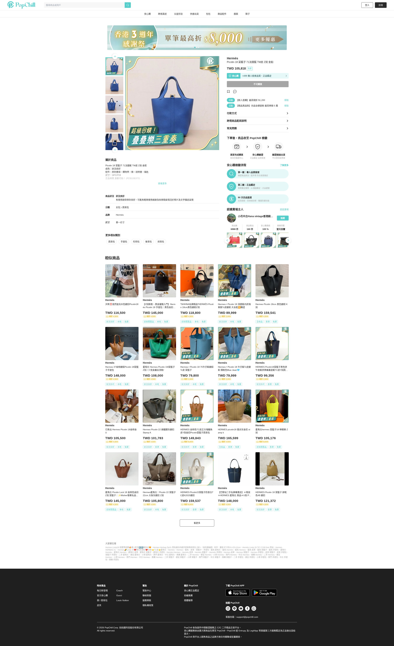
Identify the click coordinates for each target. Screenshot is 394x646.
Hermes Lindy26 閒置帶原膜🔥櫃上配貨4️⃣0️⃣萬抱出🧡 (128, 547)
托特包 (136, 241)
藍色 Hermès (227, 550)
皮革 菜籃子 (270, 552)
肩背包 (125, 207)
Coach (119, 590)
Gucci (119, 595)
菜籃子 (199, 550)
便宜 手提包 (250, 557)
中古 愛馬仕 (170, 555)
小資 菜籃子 (192, 557)
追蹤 (283, 218)
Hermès (120, 215)
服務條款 (147, 600)
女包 (118, 207)
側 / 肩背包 (102, 600)
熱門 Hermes (132, 557)
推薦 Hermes (157, 557)
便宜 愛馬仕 (135, 555)
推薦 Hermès (256, 555)
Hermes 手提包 (257, 552)
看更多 (197, 523)
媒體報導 (188, 600)
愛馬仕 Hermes (120, 552)
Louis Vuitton (122, 600)
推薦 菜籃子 (227, 557)
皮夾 (99, 605)
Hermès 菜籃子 (201, 552)
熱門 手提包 (273, 557)
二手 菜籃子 (169, 557)
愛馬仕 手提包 (159, 552)
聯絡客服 (147, 595)
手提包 (124, 241)
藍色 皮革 (251, 550)
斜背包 (161, 241)
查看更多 (162, 183)
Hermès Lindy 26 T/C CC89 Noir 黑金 (258, 547)
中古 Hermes (144, 557)
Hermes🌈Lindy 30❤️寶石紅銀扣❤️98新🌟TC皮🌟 (139, 550)
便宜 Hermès (206, 555)
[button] (234, 228)
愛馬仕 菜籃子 (145, 552)
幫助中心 (147, 590)
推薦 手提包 (114, 560)
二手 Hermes (269, 555)
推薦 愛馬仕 (181, 555)
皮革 (192, 550)
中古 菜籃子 (215, 557)
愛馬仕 (163, 550)
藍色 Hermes (240, 550)
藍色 (187, 550)
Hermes (180, 550)
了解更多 (284, 165)
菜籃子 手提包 (111, 555)
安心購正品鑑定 (191, 590)
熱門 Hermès (231, 555)
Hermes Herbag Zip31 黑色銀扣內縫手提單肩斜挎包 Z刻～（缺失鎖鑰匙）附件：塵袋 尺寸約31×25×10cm (197, 547)
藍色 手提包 (274, 550)
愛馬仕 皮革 (133, 552)
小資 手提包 (261, 557)
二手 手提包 (238, 557)
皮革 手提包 (282, 552)
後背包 (148, 241)
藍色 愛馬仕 (216, 550)
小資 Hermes (119, 557)
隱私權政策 (148, 605)
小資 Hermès (218, 555)
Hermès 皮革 (187, 552)
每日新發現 (102, 590)
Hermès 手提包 (215, 552)
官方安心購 (102, 595)
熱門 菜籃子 (204, 557)
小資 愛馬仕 (147, 555)
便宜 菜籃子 (181, 557)
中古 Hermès (244, 555)
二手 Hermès (193, 555)
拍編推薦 (188, 595)
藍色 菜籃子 (262, 550)
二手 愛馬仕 (124, 555)
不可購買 (257, 84)
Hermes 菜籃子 (242, 552)
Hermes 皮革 (229, 552)
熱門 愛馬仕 (158, 555)
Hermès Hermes (173, 552)
